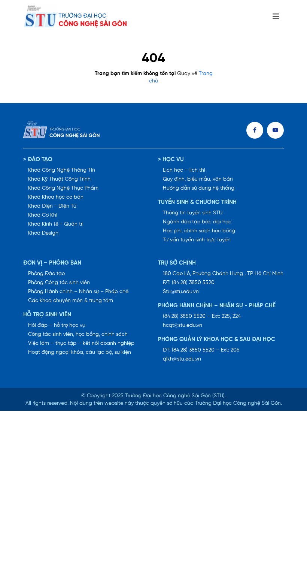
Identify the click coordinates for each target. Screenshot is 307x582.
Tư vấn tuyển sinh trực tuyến (197, 240)
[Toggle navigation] (276, 16)
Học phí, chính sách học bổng (199, 231)
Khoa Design (43, 233)
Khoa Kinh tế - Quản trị (55, 224)
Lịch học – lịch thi (184, 170)
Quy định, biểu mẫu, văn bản (198, 179)
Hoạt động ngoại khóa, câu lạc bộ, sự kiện (79, 352)
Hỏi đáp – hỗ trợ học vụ (56, 325)
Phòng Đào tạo (46, 274)
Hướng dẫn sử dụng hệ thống (198, 188)
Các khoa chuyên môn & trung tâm (70, 301)
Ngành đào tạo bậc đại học (197, 222)
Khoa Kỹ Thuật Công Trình (59, 179)
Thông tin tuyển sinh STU (192, 213)
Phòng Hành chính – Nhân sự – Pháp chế (78, 292)
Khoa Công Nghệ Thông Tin (61, 170)
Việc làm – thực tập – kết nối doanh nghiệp (81, 343)
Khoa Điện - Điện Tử (52, 206)
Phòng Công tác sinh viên (59, 283)
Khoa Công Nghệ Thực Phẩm (63, 188)
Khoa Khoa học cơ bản (55, 197)
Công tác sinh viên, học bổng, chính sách (78, 334)
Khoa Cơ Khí (42, 215)
